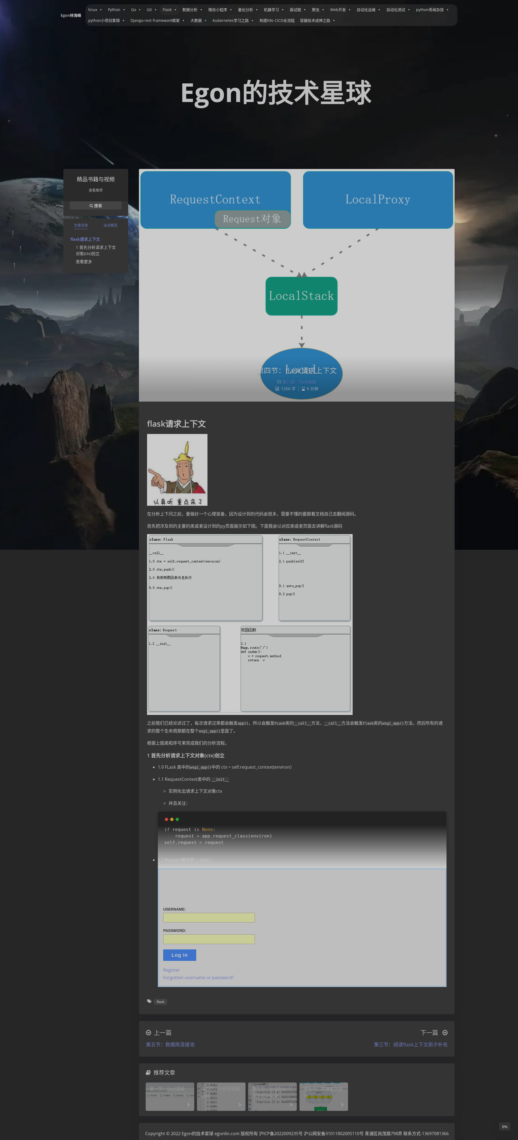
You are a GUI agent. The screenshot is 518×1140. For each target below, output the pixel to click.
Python (114, 9)
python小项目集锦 (104, 20)
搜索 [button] (97, 205)
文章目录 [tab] (81, 225)
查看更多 (84, 261)
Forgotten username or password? (198, 977)
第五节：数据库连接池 (170, 1044)
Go (133, 9)
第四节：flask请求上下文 (297, 370)
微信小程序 (217, 9)
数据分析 (189, 9)
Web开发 (338, 9)
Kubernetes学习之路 (231, 20)
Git (149, 9)
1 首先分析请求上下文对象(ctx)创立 (96, 250)
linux (92, 9)
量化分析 (245, 9)
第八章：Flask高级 (299, 382)
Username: (174, 909)
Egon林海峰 (71, 15)
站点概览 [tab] (111, 225)
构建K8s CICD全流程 (277, 20)
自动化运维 (366, 9)
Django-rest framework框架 (155, 20)
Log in (180, 955)
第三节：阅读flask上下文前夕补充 (411, 1044)
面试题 (295, 9)
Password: (174, 930)
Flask (167, 9)
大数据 (196, 20)
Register (171, 970)
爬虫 (315, 9)
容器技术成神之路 (315, 20)
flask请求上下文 (85, 239)
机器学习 (271, 9)
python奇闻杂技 (430, 9)
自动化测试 (395, 9)
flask (160, 1001)
